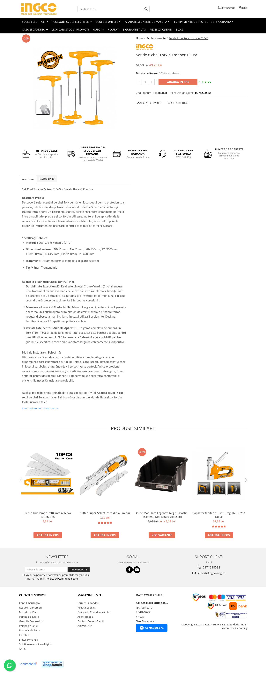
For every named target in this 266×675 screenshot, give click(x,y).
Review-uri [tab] (47, 179)
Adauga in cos (178, 82)
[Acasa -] (38, 9)
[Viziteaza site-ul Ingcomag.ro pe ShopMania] (52, 664)
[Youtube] (136, 569)
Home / (141, 38)
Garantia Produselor (30, 621)
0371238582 (211, 567)
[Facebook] (129, 569)
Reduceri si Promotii (30, 607)
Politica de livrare (29, 616)
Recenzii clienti (161, 29)
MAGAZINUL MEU (90, 595)
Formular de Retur (29, 630)
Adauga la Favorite (150, 103)
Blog (179, 29)
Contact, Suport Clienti (91, 621)
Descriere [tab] (27, 179)
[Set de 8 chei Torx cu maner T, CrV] (74, 87)
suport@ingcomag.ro (211, 573)
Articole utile (85, 626)
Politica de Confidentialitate (62, 578)
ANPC (22, 649)
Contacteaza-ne (154, 627)
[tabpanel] (74, 87)
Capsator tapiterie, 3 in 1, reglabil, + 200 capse (219, 515)
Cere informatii (179, 103)
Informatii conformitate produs (40, 408)
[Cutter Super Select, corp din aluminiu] (104, 473)
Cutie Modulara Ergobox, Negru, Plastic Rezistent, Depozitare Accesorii (161, 515)
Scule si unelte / (157, 38)
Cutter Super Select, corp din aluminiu (105, 513)
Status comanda (28, 639)
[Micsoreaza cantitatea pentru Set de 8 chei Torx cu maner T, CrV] (139, 82)
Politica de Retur (28, 626)
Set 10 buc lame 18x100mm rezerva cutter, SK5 (48, 515)
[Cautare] (146, 9)
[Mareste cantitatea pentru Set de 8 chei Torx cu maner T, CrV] (152, 82)
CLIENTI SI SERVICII (32, 595)
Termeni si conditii (88, 603)
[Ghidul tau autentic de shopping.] (28, 664)
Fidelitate (24, 635)
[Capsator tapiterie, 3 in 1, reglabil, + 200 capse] (218, 473)
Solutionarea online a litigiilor (36, 644)
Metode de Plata (28, 612)
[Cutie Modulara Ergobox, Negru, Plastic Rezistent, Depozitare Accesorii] (161, 473)
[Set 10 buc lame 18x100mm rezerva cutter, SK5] (47, 473)
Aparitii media (85, 616)
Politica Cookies (87, 607)
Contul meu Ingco (29, 603)
